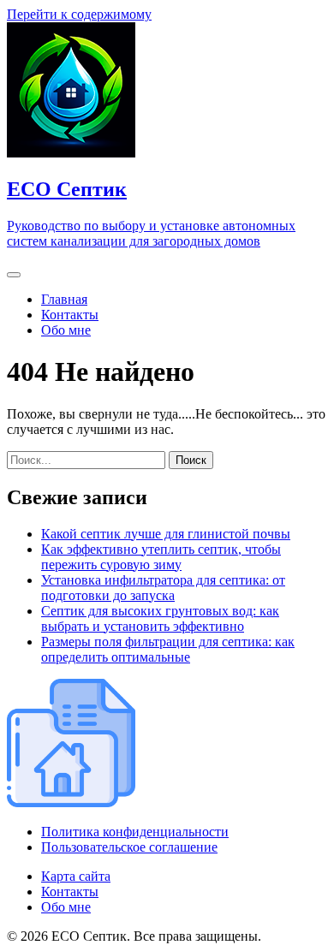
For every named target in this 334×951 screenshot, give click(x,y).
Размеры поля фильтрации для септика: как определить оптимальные (168, 649)
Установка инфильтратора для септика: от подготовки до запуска (163, 588)
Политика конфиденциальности (135, 831)
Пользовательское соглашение (129, 847)
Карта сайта (75, 876)
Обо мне (66, 330)
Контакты (69, 314)
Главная (64, 299)
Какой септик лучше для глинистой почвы (165, 533)
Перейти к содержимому (79, 14)
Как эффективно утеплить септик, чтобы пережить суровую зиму (161, 557)
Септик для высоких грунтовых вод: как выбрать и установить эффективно (160, 618)
